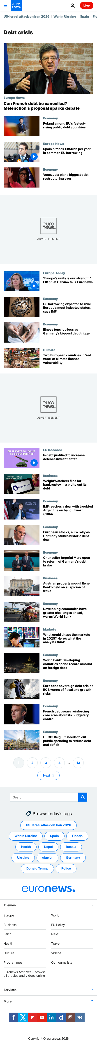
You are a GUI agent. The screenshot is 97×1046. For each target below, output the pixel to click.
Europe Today (54, 273)
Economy (50, 118)
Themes (10, 905)
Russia (71, 847)
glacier (47, 857)
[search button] (82, 797)
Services (10, 990)
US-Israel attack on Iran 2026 (27, 16)
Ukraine (23, 857)
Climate (49, 350)
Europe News (14, 97)
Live (86, 5)
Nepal (48, 847)
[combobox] (48, 797)
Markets (49, 629)
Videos (56, 953)
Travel (55, 943)
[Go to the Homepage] (16, 5)
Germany (73, 857)
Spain (84, 16)
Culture (9, 953)
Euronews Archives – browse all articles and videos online (25, 974)
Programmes (13, 962)
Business (50, 475)
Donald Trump (37, 868)
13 (78, 763)
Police (66, 868)
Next (46, 775)
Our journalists (61, 962)
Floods (77, 836)
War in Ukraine (64, 16)
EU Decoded (52, 450)
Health (26, 847)
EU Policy (58, 925)
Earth (7, 934)
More (8, 1001)
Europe (9, 915)
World (55, 915)
